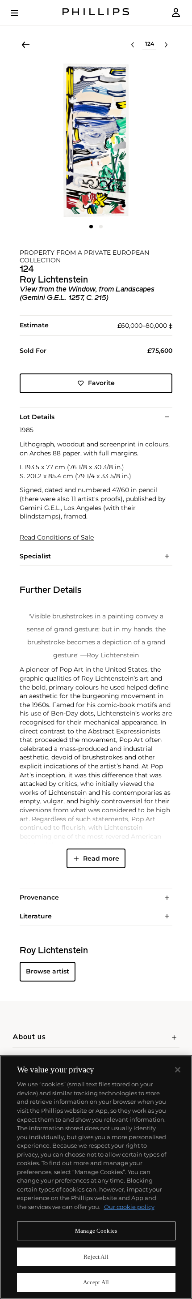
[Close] (178, 1070)
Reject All (95, 1256)
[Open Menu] (20, 13)
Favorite (101, 383)
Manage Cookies (96, 1230)
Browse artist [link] (47, 971)
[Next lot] (166, 45)
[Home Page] (96, 12)
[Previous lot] (132, 45)
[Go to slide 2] (101, 226)
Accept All (96, 1282)
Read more (101, 858)
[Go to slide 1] (91, 226)
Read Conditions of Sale (57, 537)
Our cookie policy (129, 1206)
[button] (96, 140)
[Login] (176, 12)
